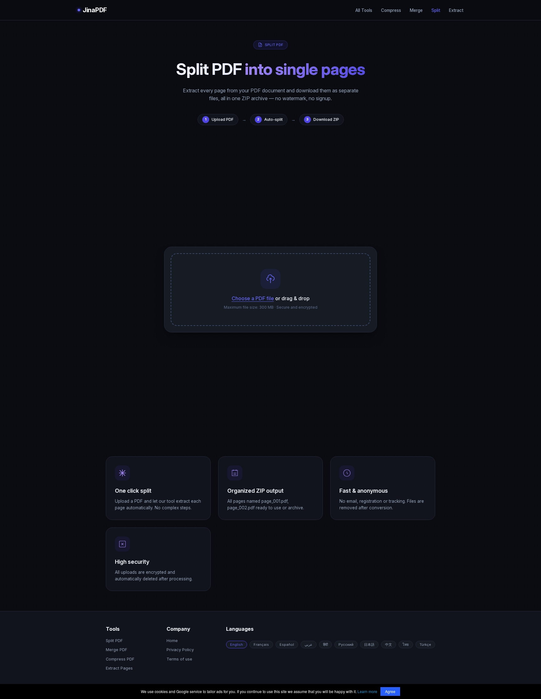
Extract (456, 10)
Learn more (367, 691)
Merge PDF (116, 649)
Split (435, 10)
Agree (390, 691)
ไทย (406, 644)
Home (172, 640)
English (236, 644)
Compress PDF (120, 659)
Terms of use (179, 659)
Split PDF (114, 640)
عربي (308, 644)
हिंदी (325, 644)
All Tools (363, 10)
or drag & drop (271, 298)
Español (287, 644)
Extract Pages (119, 668)
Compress (391, 10)
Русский (345, 644)
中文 (388, 644)
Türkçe (425, 644)
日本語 (369, 644)
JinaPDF (95, 10)
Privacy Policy (180, 649)
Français (261, 644)
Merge (416, 10)
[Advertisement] (270, 192)
